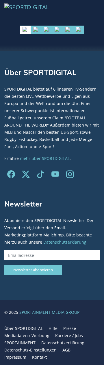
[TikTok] (40, 175)
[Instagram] (70, 175)
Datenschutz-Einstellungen (30, 350)
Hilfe (53, 328)
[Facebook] (11, 175)
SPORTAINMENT (20, 342)
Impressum (15, 357)
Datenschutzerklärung (64, 242)
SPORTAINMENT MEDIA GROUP (49, 312)
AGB (66, 350)
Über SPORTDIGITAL (23, 328)
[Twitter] (26, 175)
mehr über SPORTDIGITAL (45, 158)
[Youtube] (55, 175)
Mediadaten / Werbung (26, 335)
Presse (69, 328)
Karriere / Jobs (69, 335)
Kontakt (39, 357)
